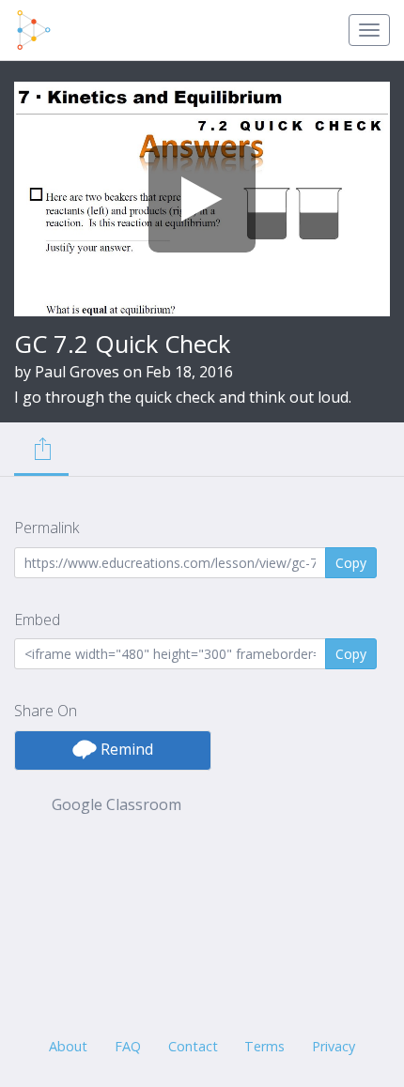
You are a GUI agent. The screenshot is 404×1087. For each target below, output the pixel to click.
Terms (264, 1046)
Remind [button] (125, 749)
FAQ (128, 1046)
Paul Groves (77, 371)
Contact (193, 1046)
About (68, 1046)
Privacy (333, 1046)
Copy (350, 563)
